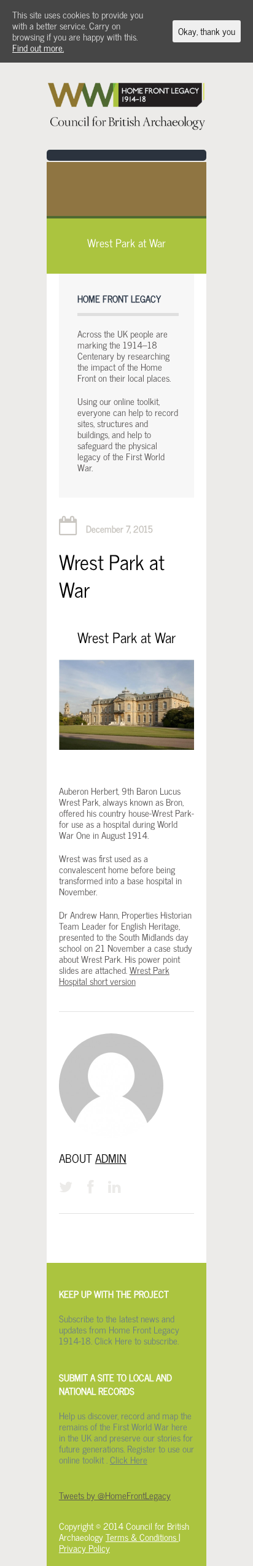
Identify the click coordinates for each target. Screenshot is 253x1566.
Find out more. (38, 47)
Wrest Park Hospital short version (114, 976)
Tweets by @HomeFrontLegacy (115, 1495)
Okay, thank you (206, 31)
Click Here (128, 1459)
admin (110, 1158)
